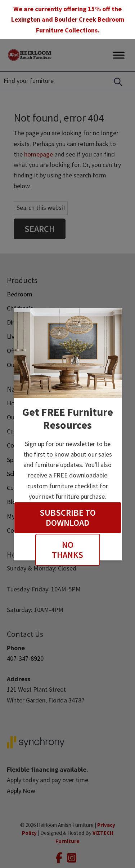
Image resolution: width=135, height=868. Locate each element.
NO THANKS (67, 549)
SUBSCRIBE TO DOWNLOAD (68, 517)
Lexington (25, 19)
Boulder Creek (75, 19)
